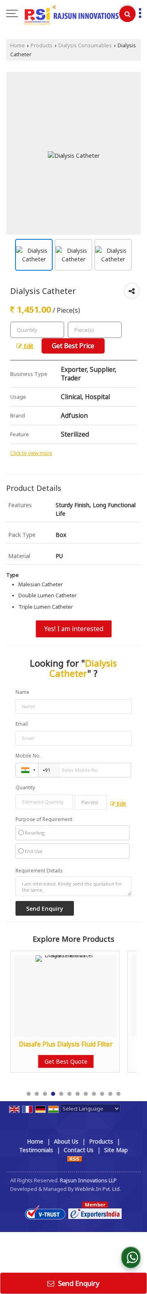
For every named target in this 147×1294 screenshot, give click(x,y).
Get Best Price (73, 346)
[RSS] (74, 1158)
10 (102, 1094)
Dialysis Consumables (85, 45)
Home (17, 45)
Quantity (25, 787)
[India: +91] (27, 770)
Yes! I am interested (73, 629)
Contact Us (79, 1150)
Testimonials (36, 1150)
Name (22, 692)
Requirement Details (39, 871)
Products (42, 45)
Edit (27, 346)
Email (22, 723)
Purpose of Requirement (44, 819)
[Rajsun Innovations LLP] (77, 14)
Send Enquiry (78, 1283)
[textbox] (95, 330)
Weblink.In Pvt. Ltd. (98, 1189)
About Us (66, 1141)
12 (118, 1094)
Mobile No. (28, 755)
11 (110, 1094)
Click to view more (31, 453)
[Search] (127, 14)
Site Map (116, 1150)
